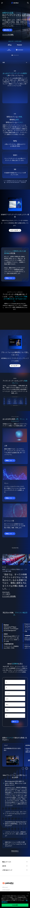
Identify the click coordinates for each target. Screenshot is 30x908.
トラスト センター (6, 889)
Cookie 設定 (15, 905)
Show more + (15, 850)
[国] (15, 715)
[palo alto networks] (15, 3)
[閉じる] (28, 893)
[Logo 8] (9, 51)
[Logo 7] (19, 45)
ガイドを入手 (14, 365)
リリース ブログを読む (8, 34)
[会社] (15, 699)
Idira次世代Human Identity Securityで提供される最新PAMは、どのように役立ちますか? (16, 823)
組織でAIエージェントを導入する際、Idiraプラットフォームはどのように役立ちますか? (15, 844)
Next (26, 768)
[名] (15, 682)
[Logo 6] (9, 46)
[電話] (15, 710)
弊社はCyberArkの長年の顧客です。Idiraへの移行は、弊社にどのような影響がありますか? (15, 783)
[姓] (15, 687)
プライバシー (5, 887)
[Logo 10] (15, 55)
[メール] (15, 693)
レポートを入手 (14, 230)
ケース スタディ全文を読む (9, 596)
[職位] (15, 704)
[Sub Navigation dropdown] (15, 62)
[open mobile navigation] (2, 3)
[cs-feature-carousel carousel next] (28, 559)
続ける (14, 721)
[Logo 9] (20, 50)
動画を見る (6, 30)
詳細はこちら (9, 278)
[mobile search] (28, 3)
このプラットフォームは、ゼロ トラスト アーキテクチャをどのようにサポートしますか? (15, 813)
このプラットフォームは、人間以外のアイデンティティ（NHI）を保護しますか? (16, 833)
